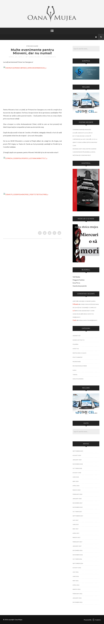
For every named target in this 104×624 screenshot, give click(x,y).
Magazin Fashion (78, 280)
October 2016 (77, 559)
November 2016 (78, 555)
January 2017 (77, 546)
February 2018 (77, 494)
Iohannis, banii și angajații (82, 129)
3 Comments (50, 57)
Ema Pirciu (76, 283)
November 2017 (78, 507)
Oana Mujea (77, 314)
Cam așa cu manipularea (86, 301)
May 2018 (75, 481)
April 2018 (76, 485)
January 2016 (77, 598)
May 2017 (75, 529)
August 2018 (77, 472)
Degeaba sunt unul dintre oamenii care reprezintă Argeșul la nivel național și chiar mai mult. (84, 152)
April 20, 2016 (16, 57)
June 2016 (76, 576)
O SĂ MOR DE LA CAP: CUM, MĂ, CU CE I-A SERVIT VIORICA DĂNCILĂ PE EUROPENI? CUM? (85, 142)
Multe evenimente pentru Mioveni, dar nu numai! (32, 51)
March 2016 (76, 589)
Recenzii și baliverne (80, 366)
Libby (74, 301)
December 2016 (77, 550)
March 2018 (76, 490)
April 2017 (76, 533)
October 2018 (77, 468)
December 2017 (77, 503)
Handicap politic (79, 340)
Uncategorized (78, 379)
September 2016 (78, 563)
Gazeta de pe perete (80, 286)
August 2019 (77, 455)
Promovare (32, 46)
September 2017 (78, 516)
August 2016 (77, 567)
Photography (77, 357)
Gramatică (76, 335)
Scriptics (98, 620)
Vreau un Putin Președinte (88, 320)
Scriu (74, 370)
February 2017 (77, 542)
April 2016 (76, 585)
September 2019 (78, 451)
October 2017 (77, 511)
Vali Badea (76, 277)
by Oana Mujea (33, 57)
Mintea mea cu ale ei (79, 353)
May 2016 (75, 580)
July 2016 (75, 572)
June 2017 (76, 524)
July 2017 (75, 520)
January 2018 (77, 498)
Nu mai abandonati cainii (85, 310)
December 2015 (77, 602)
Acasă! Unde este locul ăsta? (83, 133)
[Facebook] (96, 37)
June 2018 (76, 477)
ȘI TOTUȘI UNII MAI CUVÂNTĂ (82, 136)
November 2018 (78, 464)
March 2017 (76, 537)
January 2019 (77, 460)
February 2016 (77, 593)
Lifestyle (76, 348)
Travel (75, 374)
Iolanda (75, 344)
